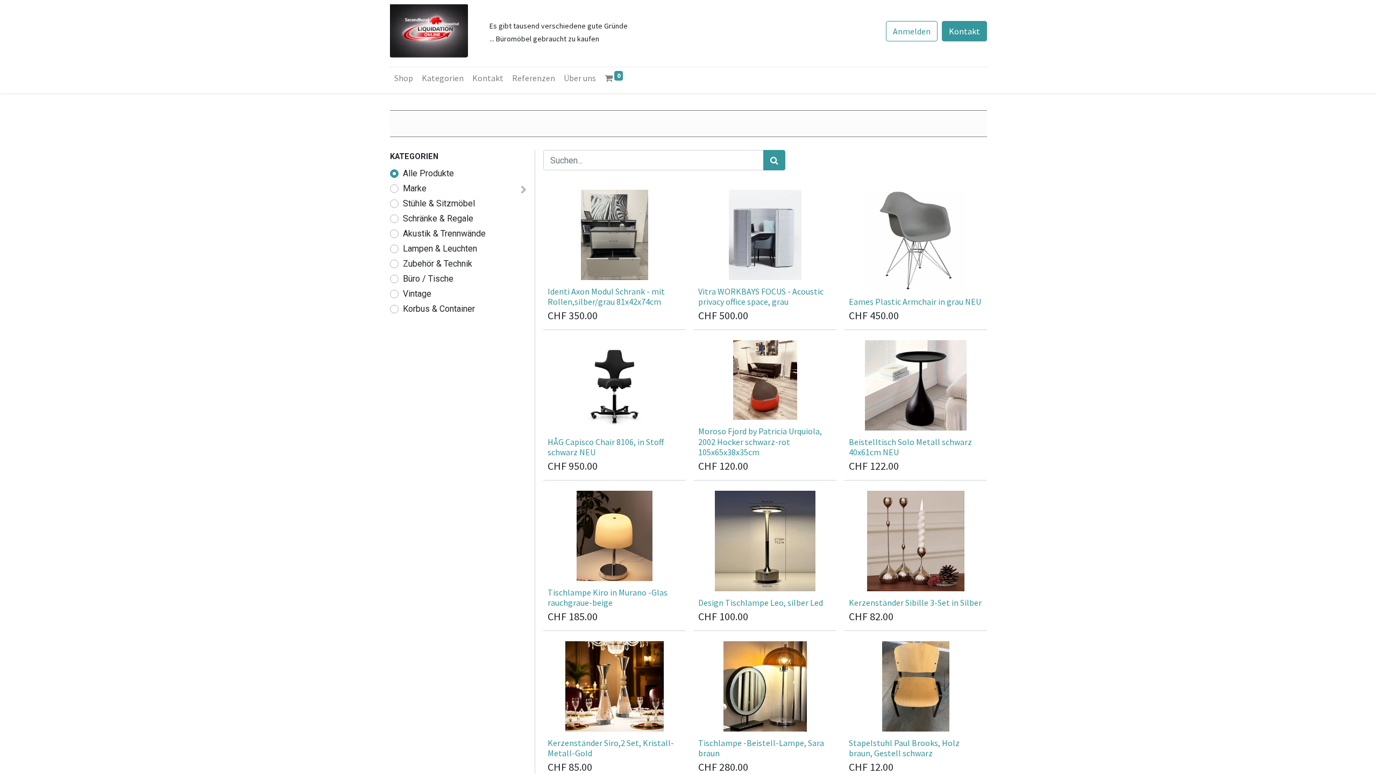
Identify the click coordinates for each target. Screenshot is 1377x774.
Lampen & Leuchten (440, 248)
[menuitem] (403, 78)
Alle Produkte (428, 173)
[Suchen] (774, 160)
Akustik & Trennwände (444, 233)
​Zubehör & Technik (437, 264)
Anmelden (912, 31)
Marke (415, 188)
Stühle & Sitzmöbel (439, 203)
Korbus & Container (439, 309)
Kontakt (964, 31)
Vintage (417, 294)
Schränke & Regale (438, 218)
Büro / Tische (428, 279)
